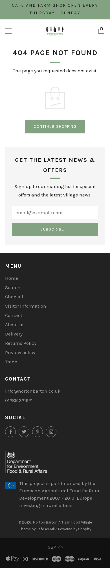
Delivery (14, 334)
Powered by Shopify (74, 529)
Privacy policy (20, 352)
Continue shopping (55, 126)
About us (15, 324)
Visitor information (25, 306)
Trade (11, 361)
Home (11, 278)
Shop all (14, 296)
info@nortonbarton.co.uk (33, 391)
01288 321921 (19, 400)
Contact (13, 315)
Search (13, 287)
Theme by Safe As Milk (38, 529)
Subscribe (52, 229)
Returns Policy (20, 343)
